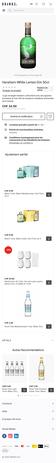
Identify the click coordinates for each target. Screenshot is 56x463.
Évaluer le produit (12, 90)
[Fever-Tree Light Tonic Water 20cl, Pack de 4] (14, 368)
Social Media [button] (8, 429)
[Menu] (4, 10)
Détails (6, 340)
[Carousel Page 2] (20, 395)
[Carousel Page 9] (35, 395)
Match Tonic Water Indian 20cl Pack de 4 (22, 238)
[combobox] (30, 10)
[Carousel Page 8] (33, 395)
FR (31, 4)
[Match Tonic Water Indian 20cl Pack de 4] (28, 216)
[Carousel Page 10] (37, 395)
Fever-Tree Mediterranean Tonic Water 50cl (23, 326)
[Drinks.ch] (9, 4)
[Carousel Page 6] (29, 395)
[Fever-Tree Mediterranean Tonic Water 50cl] (28, 304)
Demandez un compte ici (21, 143)
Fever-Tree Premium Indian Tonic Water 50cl (38, 391)
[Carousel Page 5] (26, 395)
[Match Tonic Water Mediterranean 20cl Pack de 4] (28, 172)
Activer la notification (21, 116)
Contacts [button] (7, 403)
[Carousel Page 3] (22, 395)
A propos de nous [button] (11, 419)
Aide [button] (4, 411)
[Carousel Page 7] (31, 395)
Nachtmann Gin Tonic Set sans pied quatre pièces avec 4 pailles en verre (23, 282)
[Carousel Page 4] (24, 395)
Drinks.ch (15, 457)
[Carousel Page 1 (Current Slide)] (18, 395)
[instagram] (10, 436)
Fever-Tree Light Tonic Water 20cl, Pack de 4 (10, 391)
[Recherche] (10, 10)
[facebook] (4, 436)
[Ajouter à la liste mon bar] (50, 116)
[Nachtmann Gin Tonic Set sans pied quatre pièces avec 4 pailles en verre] (28, 259)
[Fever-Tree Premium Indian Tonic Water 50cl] (41, 368)
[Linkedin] (16, 436)
